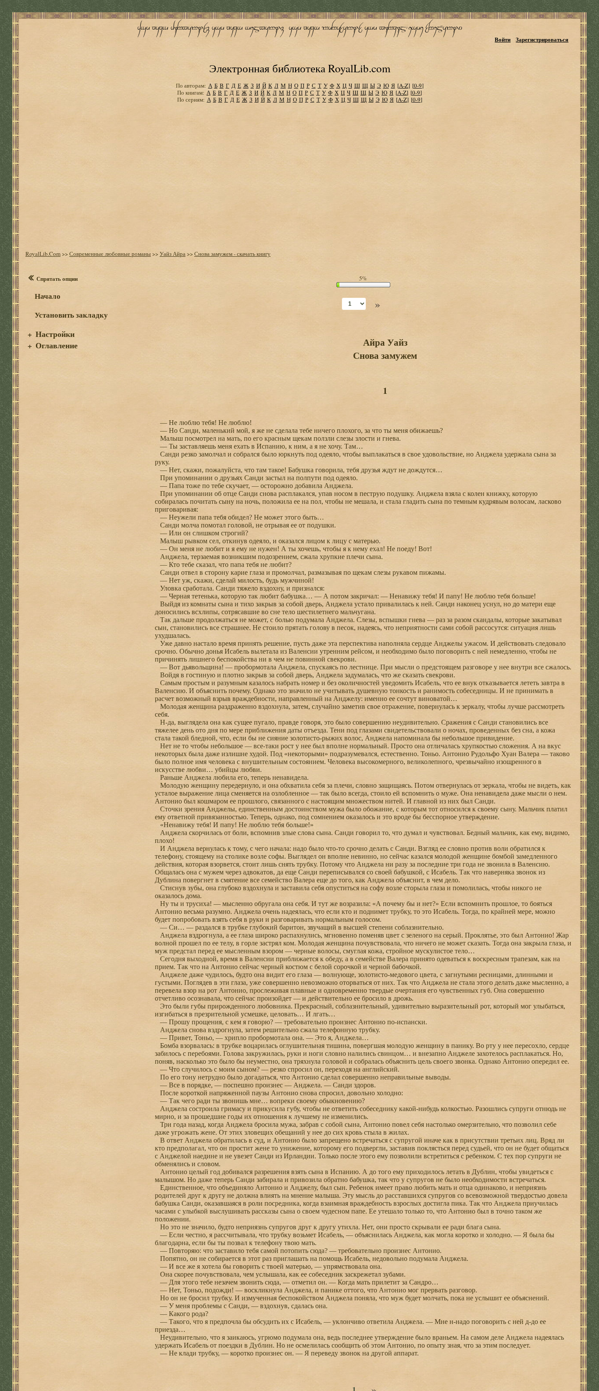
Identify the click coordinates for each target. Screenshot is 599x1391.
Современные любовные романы (110, 254)
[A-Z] (403, 85)
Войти (502, 39)
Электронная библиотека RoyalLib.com (299, 68)
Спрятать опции (57, 278)
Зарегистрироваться (542, 39)
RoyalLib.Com (43, 254)
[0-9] (418, 85)
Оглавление (57, 345)
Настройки (55, 334)
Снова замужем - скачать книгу (232, 254)
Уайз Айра (172, 254)
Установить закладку (71, 314)
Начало (48, 295)
